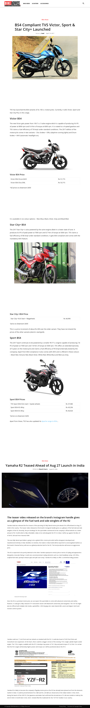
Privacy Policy (62, 706)
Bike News (26, 3)
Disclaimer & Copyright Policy (75, 706)
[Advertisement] (45, 13)
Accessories (44, 3)
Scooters (35, 3)
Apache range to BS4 (49, 421)
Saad (42, 33)
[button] (83, 3)
